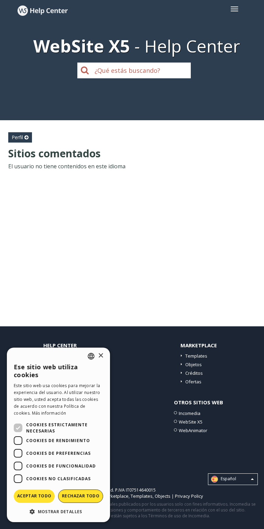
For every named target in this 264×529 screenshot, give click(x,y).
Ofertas (193, 382)
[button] (58, 511)
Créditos (194, 373)
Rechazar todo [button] (80, 496)
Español (228, 479)
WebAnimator (193, 430)
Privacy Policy (189, 496)
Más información (49, 413)
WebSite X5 (190, 422)
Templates (196, 356)
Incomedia (189, 413)
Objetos (193, 364)
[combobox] (91, 356)
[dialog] (58, 435)
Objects (162, 496)
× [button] (100, 355)
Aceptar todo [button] (34, 496)
